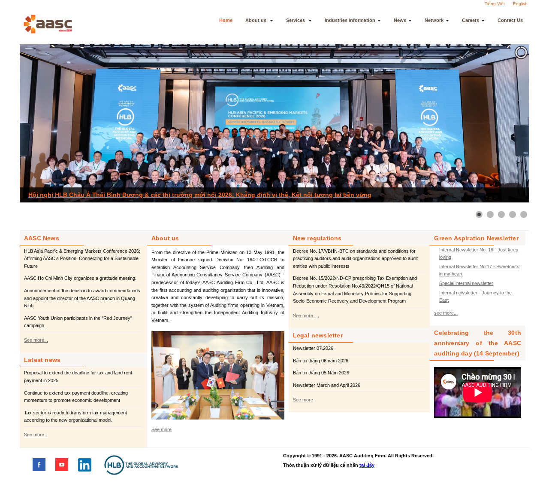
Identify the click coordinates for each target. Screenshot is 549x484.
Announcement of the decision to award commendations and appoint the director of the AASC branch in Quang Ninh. (82, 298)
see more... (446, 313)
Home (225, 20)
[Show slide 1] (479, 214)
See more (161, 429)
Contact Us (510, 20)
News (400, 20)
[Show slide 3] (501, 214)
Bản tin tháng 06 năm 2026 (320, 360)
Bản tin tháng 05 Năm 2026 (321, 372)
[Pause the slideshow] (503, 123)
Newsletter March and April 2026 (326, 385)
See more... (36, 340)
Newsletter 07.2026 (313, 348)
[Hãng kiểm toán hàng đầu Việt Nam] (59, 24)
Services (296, 20)
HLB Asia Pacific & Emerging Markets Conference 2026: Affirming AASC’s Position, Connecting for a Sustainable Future (82, 258)
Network (434, 20)
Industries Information (350, 20)
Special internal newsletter (466, 283)
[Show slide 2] (490, 214)
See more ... (305, 315)
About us (256, 20)
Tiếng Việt (495, 3)
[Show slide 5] (523, 214)
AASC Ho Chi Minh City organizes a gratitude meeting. (80, 278)
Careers (470, 20)
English (520, 3)
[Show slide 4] (512, 214)
